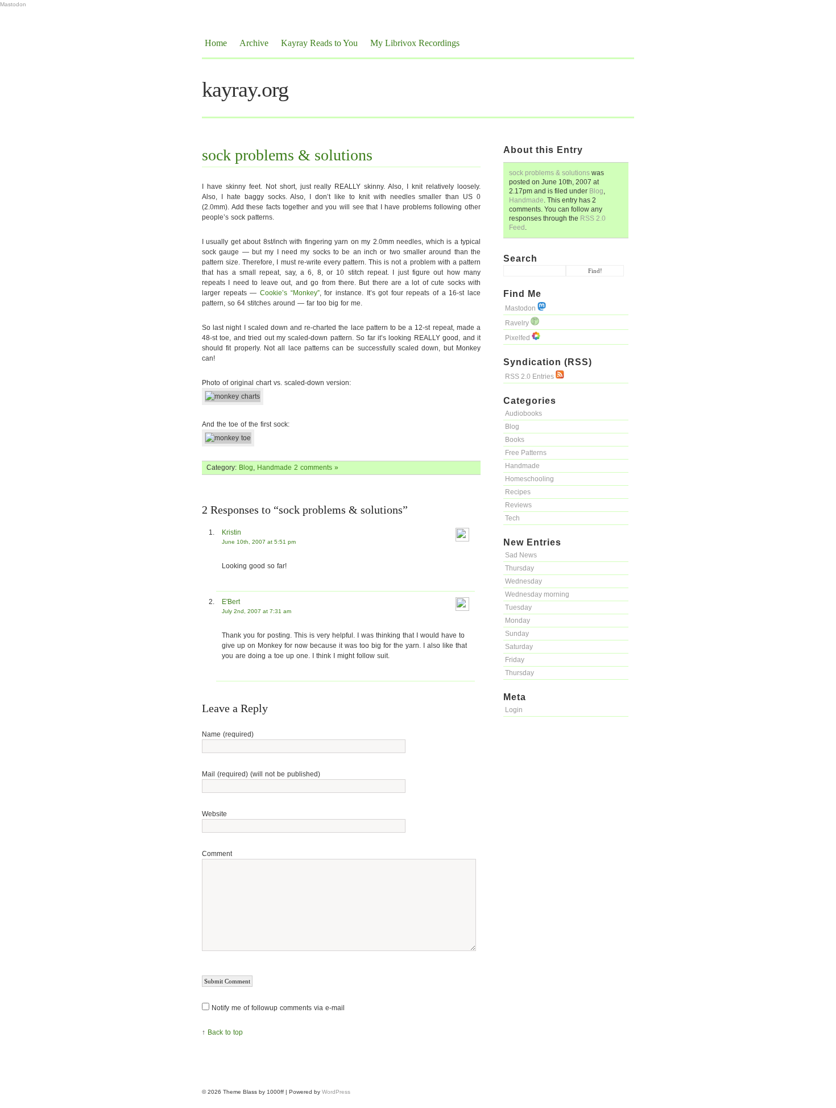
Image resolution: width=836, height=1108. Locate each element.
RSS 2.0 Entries (530, 377)
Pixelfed (518, 338)
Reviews (518, 505)
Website (214, 814)
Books (514, 440)
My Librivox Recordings (415, 43)
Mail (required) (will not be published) (261, 774)
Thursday (519, 568)
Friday (514, 660)
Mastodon (13, 4)
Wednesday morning (537, 594)
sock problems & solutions (549, 173)
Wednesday (523, 581)
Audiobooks (523, 413)
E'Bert (231, 602)
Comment (217, 854)
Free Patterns (526, 453)
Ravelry (518, 323)
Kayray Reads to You (319, 43)
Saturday (519, 647)
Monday (517, 621)
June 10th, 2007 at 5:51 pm (259, 542)
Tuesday (518, 607)
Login (514, 710)
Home (216, 43)
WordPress (336, 1092)
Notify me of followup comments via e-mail (278, 1008)
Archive (253, 43)
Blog (596, 191)
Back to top (225, 1032)
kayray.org (245, 89)
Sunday (517, 634)
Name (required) (228, 734)
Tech (512, 518)
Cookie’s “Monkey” (290, 293)
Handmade (526, 200)
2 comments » (316, 468)
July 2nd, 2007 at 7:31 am (256, 611)
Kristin (231, 532)
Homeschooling (529, 479)
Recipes (518, 492)
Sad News (521, 555)
